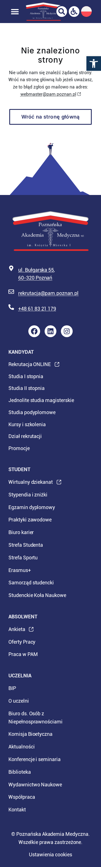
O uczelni (18, 701)
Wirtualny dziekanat (30, 484)
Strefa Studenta (25, 545)
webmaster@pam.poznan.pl (48, 94)
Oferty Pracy (21, 642)
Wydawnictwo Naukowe (35, 784)
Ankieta (16, 631)
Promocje (19, 448)
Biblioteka (19, 772)
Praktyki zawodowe (30, 520)
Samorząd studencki (31, 582)
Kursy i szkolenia (27, 424)
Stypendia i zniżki (27, 495)
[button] (93, 63)
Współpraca (21, 797)
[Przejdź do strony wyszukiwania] (62, 11)
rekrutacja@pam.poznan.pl (48, 293)
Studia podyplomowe (32, 412)
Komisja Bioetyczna (30, 734)
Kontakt (17, 809)
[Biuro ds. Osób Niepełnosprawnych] (74, 11)
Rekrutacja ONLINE (29, 366)
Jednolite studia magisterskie (41, 400)
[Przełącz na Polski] (86, 11)
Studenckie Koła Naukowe (37, 595)
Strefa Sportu (23, 557)
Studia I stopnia (25, 376)
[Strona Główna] (43, 11)
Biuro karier (21, 532)
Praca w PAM (23, 654)
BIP (12, 688)
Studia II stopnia (26, 388)
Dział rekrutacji (25, 436)
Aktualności (21, 747)
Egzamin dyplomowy (31, 507)
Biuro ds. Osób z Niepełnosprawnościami (35, 718)
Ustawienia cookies (50, 854)
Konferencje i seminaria (34, 759)
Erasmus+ (19, 570)
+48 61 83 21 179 (37, 309)
